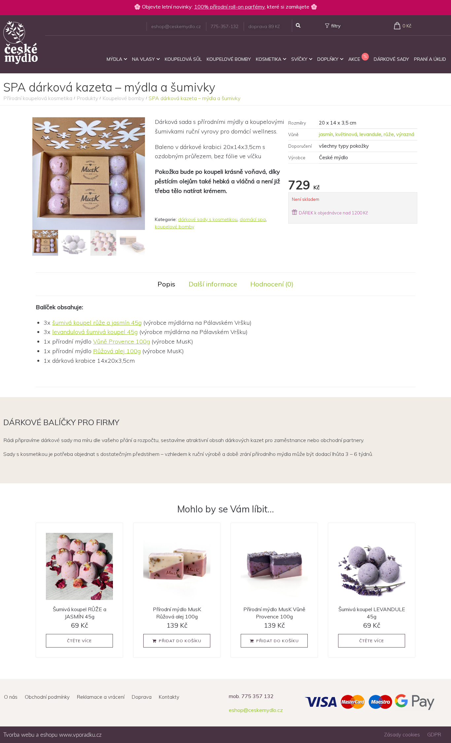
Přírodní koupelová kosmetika (37, 98)
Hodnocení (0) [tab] (272, 284)
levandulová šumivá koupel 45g (95, 332)
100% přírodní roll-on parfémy (229, 6)
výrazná (405, 134)
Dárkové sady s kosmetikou (207, 219)
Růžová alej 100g (117, 351)
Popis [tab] (166, 284)
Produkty (87, 98)
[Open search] (298, 25)
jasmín (326, 134)
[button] (176, 641)
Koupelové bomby (123, 98)
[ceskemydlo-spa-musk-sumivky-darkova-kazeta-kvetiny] (88, 173)
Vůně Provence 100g (121, 341)
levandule (370, 134)
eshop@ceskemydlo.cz (256, 710)
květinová (346, 134)
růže (389, 134)
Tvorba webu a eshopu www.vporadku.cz (52, 735)
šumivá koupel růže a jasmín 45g (97, 322)
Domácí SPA (253, 219)
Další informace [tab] (213, 284)
